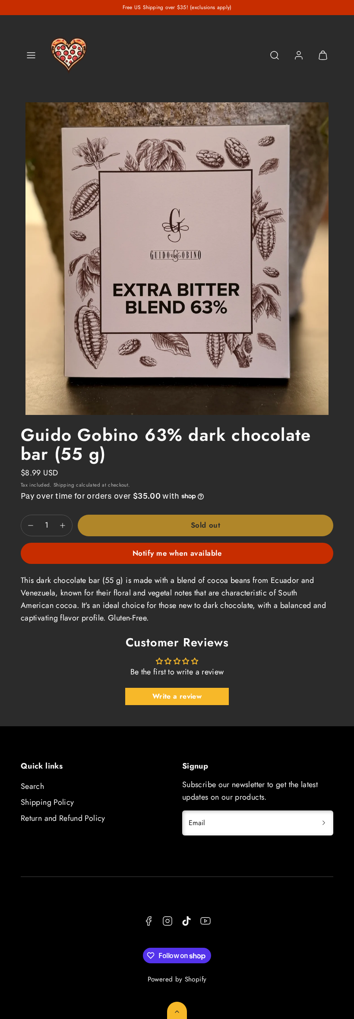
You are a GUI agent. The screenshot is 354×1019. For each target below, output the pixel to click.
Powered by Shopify (177, 979)
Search (32, 786)
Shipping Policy (47, 802)
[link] (298, 55)
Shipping (64, 484)
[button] (31, 55)
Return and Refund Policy (63, 818)
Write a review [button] (177, 696)
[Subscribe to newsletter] (323, 822)
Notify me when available (177, 553)
